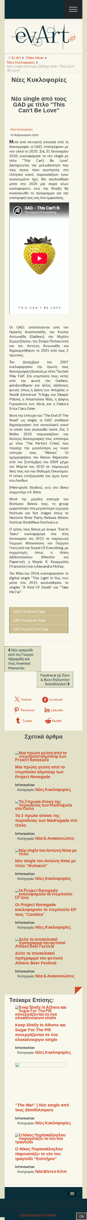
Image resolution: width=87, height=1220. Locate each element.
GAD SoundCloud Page (31, 629)
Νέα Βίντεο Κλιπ (51, 1171)
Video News (35, 57)
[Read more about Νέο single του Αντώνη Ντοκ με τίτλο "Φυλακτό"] (46, 851)
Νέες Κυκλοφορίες (21, 62)
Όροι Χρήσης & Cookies (38, 1215)
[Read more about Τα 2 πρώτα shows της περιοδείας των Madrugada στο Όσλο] (46, 804)
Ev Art (16, 57)
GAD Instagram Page (29, 620)
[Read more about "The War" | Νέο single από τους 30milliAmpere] (40, 1080)
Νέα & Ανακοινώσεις (54, 838)
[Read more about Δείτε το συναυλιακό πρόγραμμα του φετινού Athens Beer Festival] (46, 942)
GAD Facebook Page (29, 611)
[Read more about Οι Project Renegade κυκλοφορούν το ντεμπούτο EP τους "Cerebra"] (46, 893)
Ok (81, 1216)
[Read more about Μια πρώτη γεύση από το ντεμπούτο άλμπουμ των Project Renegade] (46, 755)
